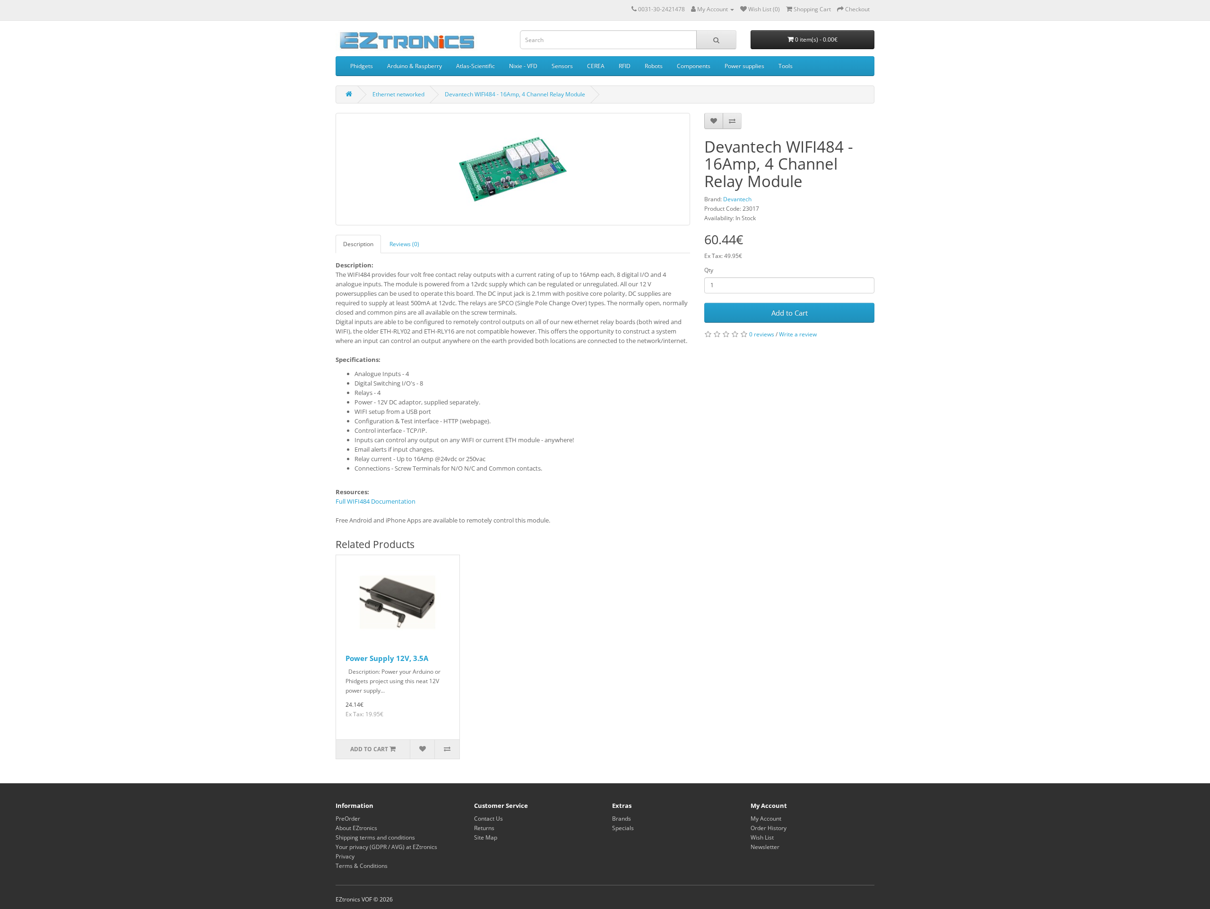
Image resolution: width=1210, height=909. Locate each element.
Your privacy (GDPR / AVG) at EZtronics (386, 847)
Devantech (737, 199)
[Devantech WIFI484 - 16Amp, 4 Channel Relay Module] (513, 169)
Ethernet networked (398, 94)
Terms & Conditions (362, 866)
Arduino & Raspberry (414, 66)
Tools (785, 66)
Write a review (798, 334)
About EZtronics (356, 828)
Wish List (762, 837)
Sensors (562, 66)
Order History (768, 828)
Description (358, 244)
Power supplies (744, 66)
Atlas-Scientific (475, 66)
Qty (708, 270)
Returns (484, 828)
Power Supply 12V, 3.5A (387, 658)
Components (693, 66)
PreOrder (348, 819)
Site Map (485, 837)
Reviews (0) (404, 244)
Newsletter (765, 847)
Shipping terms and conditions (375, 837)
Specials (623, 828)
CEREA (596, 66)
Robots (654, 66)
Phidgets (361, 66)
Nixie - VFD (523, 66)
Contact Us (488, 819)
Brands (621, 819)
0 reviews (761, 334)
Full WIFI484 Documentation (375, 501)
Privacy (345, 856)
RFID (625, 66)
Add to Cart (789, 312)
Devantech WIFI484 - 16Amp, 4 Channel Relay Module (515, 94)
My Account (766, 819)
